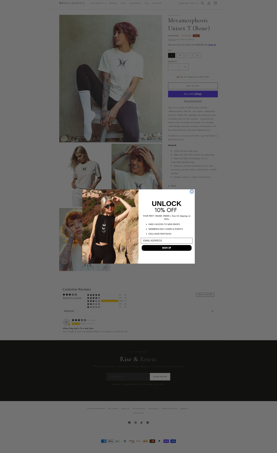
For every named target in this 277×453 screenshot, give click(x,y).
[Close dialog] (192, 191)
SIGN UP (166, 248)
